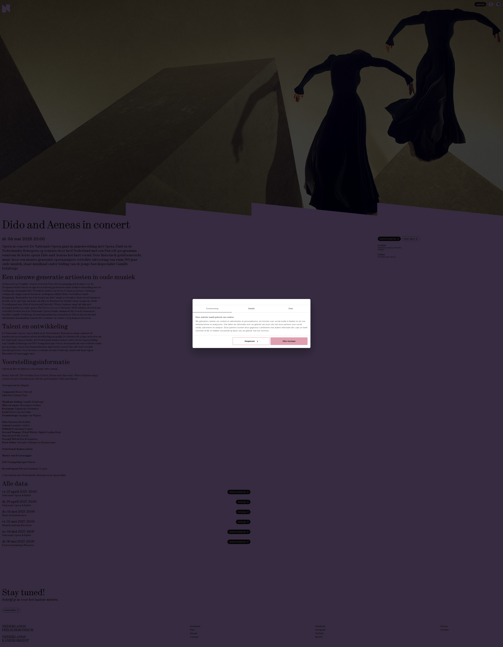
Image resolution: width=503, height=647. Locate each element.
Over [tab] (291, 308)
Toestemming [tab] (212, 308)
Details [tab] (251, 308)
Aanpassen (250, 341)
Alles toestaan (289, 341)
